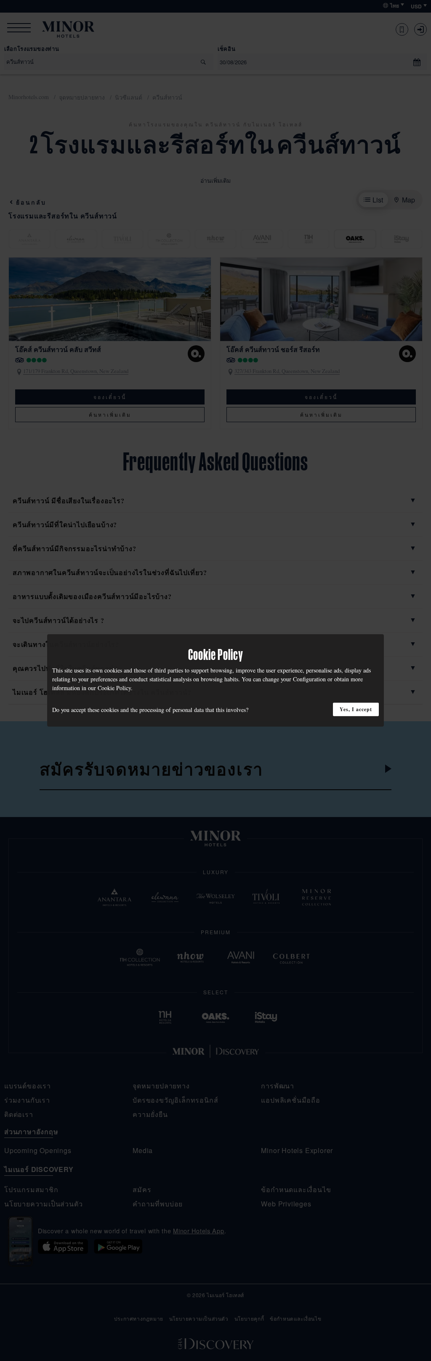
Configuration (309, 679)
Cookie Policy (114, 688)
